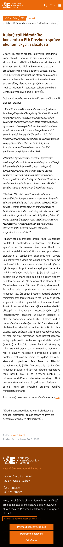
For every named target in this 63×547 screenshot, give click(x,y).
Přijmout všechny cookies (31, 527)
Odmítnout (31, 540)
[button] (45, 5)
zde (57, 397)
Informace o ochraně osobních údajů (20, 518)
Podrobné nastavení (31, 534)
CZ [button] (51, 5)
